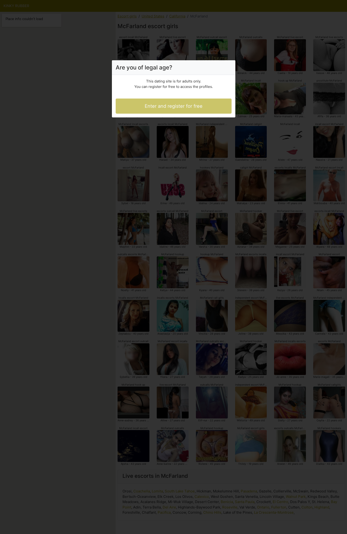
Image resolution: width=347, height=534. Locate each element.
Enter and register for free (174, 106)
